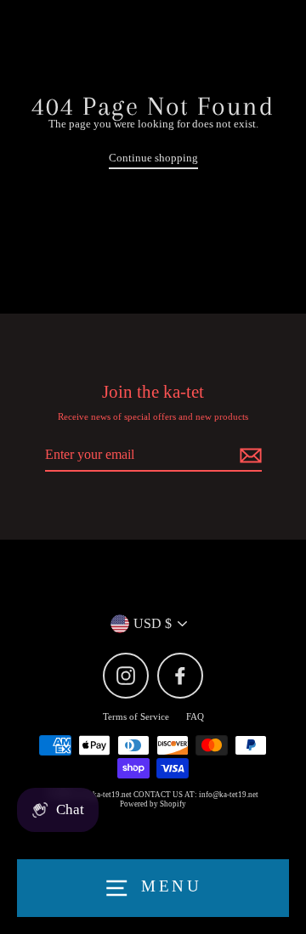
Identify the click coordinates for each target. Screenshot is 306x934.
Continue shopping (153, 158)
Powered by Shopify (153, 804)
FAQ (195, 716)
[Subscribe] (248, 455)
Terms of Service (136, 716)
